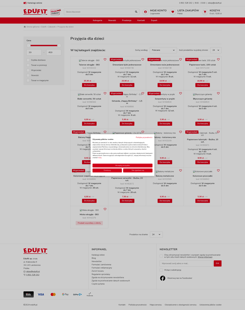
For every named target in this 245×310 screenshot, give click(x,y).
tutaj (99, 158)
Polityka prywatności (144, 137)
